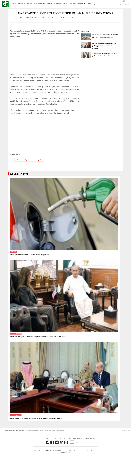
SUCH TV (49, 451)
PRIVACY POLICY (90, 439)
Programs (82, 4)
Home (14, 4)
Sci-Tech (73, 4)
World (29, 4)
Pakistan (21, 4)
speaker (32, 160)
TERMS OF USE (77, 439)
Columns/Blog (45, 439)
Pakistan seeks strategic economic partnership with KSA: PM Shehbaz (36, 418)
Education (55, 439)
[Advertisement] (44, 56)
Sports (49, 4)
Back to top (126, 430)
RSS (70, 439)
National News (16, 333)
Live (89, 4)
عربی (94, 4)
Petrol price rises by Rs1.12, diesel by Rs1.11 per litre (29, 254)
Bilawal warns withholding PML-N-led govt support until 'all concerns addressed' (104, 45)
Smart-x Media (65, 452)
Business (57, 4)
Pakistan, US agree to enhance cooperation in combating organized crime (38, 336)
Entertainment (39, 4)
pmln (39, 160)
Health (65, 4)
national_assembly (21, 160)
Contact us (63, 439)
